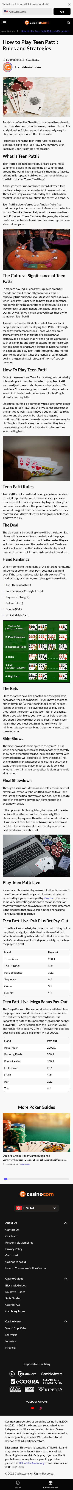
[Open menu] (4, 22)
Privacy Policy (13, 1249)
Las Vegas (11, 1334)
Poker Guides (32, 60)
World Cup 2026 (15, 1328)
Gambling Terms (15, 1311)
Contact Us (12, 1229)
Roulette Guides (15, 1291)
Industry (10, 1341)
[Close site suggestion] (69, 4)
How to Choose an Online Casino (25, 1268)
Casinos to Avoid (15, 1261)
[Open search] (68, 22)
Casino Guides (14, 1278)
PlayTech (49, 898)
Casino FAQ (12, 1304)
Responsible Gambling (19, 1242)
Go (62, 11)
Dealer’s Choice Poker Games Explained (26, 1155)
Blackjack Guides (15, 1285)
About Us (11, 1222)
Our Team (11, 1236)
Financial (10, 1347)
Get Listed (11, 1255)
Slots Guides (13, 1298)
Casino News (13, 1321)
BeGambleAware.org (32, 1463)
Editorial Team (31, 67)
